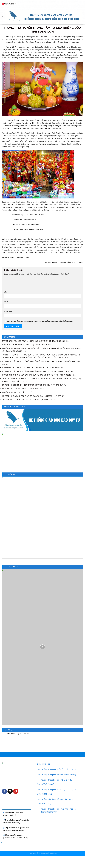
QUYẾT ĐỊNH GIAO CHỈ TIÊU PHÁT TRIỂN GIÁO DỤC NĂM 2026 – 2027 (29, 400)
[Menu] (2, 16)
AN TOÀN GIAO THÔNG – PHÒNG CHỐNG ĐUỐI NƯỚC (23, 389)
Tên (6, 292)
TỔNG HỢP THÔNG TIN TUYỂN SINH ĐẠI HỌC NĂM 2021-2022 (26, 345)
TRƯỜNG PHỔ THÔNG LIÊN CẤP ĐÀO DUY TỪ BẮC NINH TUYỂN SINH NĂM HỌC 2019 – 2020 (39, 375)
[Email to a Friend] (10, 791)
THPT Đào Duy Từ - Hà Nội (17, 733)
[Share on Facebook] (4, 791)
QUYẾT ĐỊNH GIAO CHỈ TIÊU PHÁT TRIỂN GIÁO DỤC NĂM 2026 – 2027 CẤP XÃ (33, 396)
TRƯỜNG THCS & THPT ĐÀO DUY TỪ (17, 392)
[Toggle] (39, 769)
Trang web (8, 311)
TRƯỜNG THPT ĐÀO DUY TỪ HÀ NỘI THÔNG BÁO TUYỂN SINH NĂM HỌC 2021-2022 (35, 341)
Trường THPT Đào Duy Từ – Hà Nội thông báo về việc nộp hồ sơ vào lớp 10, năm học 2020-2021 (38, 371)
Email (6, 302)
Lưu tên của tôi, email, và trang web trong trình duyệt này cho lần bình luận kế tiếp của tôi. (40, 321)
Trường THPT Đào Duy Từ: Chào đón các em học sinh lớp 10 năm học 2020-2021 (32, 367)
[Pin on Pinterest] (15, 791)
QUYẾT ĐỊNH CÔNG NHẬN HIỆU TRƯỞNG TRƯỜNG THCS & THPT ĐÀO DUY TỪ (34, 385)
